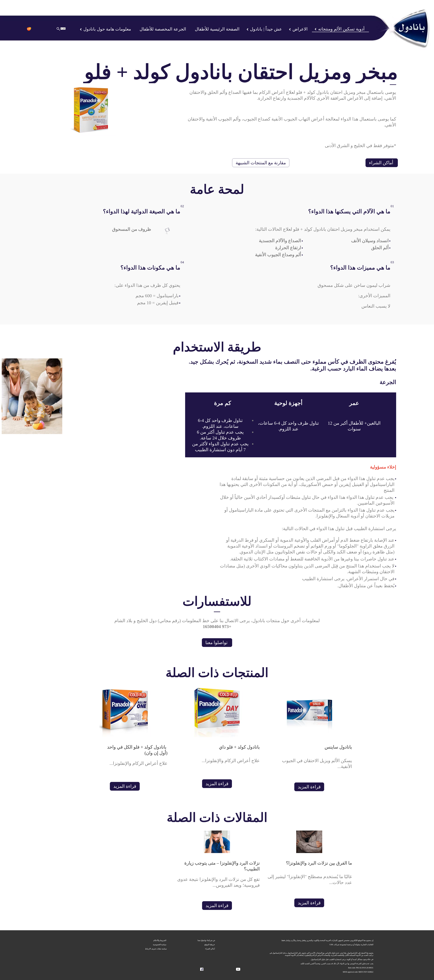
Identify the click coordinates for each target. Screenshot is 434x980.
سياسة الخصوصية (160, 945)
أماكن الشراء (381, 162)
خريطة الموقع (209, 945)
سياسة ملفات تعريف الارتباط (156, 949)
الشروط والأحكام (160, 940)
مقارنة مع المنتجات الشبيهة (261, 162)
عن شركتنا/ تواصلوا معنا (206, 940)
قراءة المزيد (309, 786)
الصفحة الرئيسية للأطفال (217, 29)
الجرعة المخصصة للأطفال (163, 29)
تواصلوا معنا (217, 642)
